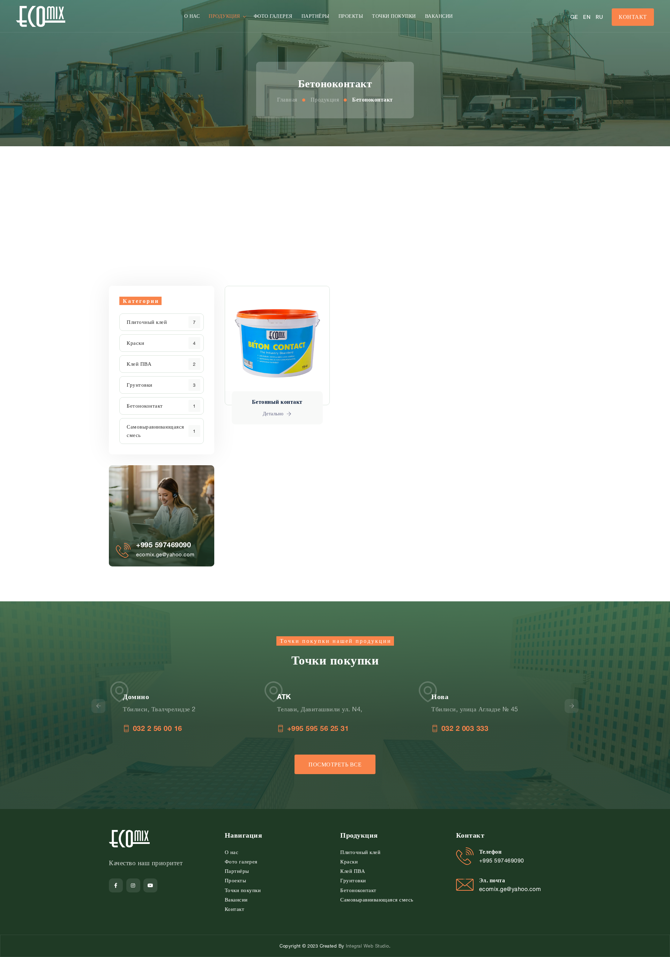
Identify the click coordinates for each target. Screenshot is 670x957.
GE (574, 17)
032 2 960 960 (493, 728)
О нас (192, 16)
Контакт (633, 16)
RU (599, 17)
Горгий (472, 696)
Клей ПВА (139, 364)
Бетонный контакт (277, 401)
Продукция (224, 16)
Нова (314, 696)
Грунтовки (139, 384)
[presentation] (98, 706)
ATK (159, 696)
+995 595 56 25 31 (192, 728)
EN (586, 17)
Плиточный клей (147, 322)
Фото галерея (273, 16)
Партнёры (315, 16)
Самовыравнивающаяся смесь (155, 430)
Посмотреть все (335, 764)
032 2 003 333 (339, 728)
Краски (135, 343)
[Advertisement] (335, 198)
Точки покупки (394, 16)
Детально (274, 413)
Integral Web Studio (367, 946)
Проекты (350, 16)
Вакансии (439, 16)
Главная (287, 99)
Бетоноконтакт (372, 99)
